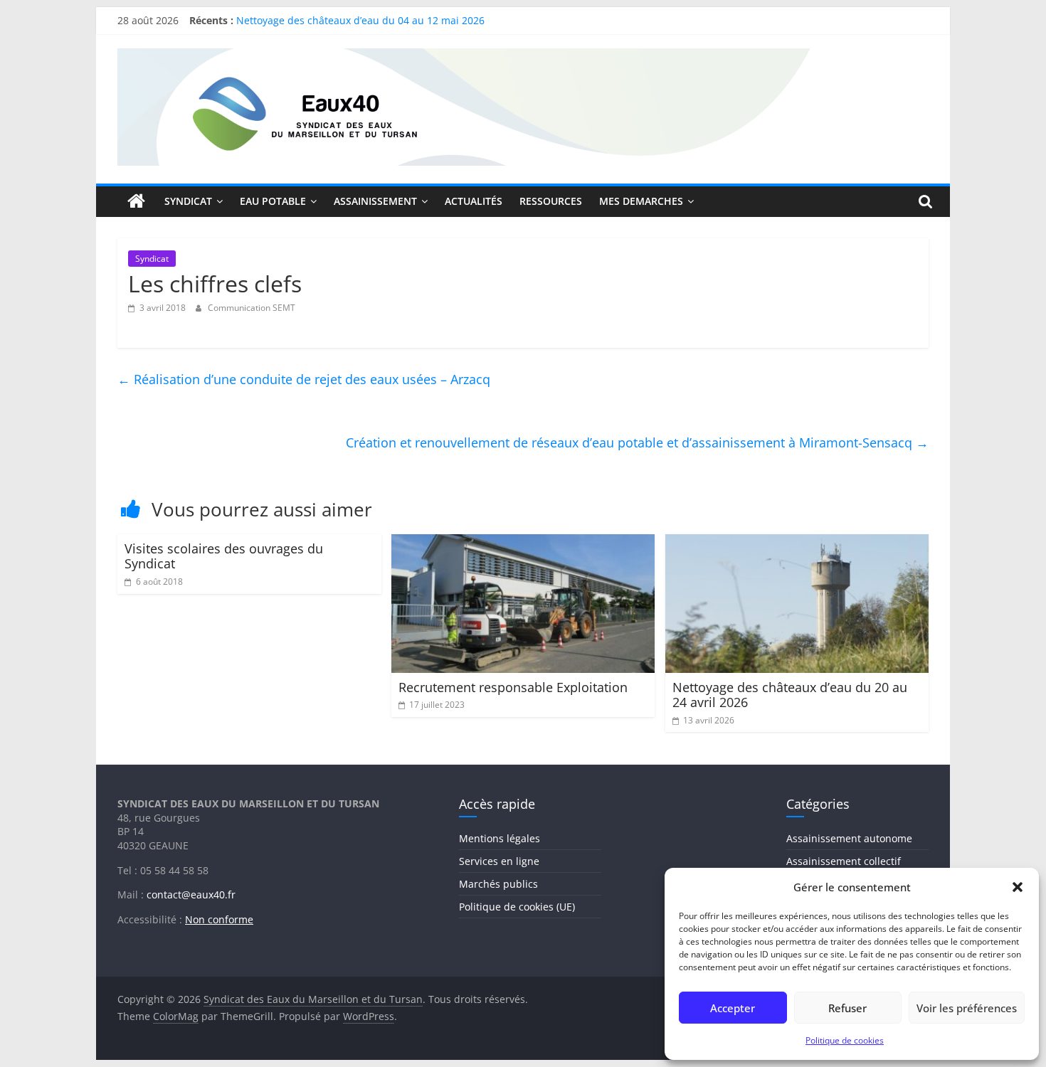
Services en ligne (499, 861)
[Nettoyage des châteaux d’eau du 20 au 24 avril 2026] (797, 543)
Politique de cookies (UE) (517, 906)
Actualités (473, 201)
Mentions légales (499, 838)
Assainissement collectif (843, 861)
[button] (1017, 887)
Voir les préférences (966, 1008)
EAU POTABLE (273, 201)
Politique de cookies (844, 1040)
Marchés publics (498, 884)
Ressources (550, 201)
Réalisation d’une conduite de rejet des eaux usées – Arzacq (303, 379)
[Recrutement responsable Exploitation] (523, 543)
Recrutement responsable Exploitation (513, 687)
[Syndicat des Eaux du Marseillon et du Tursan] (136, 201)
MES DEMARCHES (641, 201)
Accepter (732, 1008)
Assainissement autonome (849, 838)
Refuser (847, 1008)
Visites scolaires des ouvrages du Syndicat (224, 556)
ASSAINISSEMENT (375, 201)
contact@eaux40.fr (191, 894)
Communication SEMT (251, 308)
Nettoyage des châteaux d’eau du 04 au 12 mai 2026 (360, 23)
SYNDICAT (188, 201)
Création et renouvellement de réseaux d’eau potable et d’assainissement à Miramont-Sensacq (637, 442)
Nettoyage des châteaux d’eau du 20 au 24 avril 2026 (789, 695)
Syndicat (152, 259)
